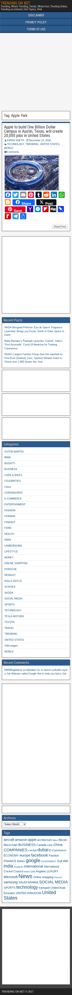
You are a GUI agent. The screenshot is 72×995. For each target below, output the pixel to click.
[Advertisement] (36, 72)
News (25, 876)
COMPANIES (15, 850)
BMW (7, 457)
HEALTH (9, 534)
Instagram (18, 867)
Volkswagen (11, 645)
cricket (32, 850)
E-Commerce (57, 850)
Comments (13, 151)
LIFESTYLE (11, 551)
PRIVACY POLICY (36, 22)
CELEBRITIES (12, 480)
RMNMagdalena (13, 669)
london (27, 871)
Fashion (54, 855)
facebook (39, 855)
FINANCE (9, 522)
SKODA (8, 592)
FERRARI (9, 516)
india (8, 865)
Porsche (58, 877)
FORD (7, 528)
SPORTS (9, 604)
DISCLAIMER (36, 15)
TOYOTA (9, 622)
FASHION (9, 510)
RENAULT (10, 575)
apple (32, 840)
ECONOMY (11, 855)
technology (27, 887)
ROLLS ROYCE (13, 581)
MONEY (9, 557)
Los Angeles (38, 871)
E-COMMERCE (13, 498)
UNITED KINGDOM (28, 893)
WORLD (8, 148)
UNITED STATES (50, 144)
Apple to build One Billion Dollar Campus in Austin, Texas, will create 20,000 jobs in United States (33, 131)
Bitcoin (63, 839)
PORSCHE (10, 569)
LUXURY (52, 871)
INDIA (7, 539)
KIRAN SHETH (15, 140)
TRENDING (32, 144)
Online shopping (43, 877)
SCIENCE (10, 586)
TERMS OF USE (36, 29)
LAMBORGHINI (13, 545)
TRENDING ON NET (15, 3)
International (33, 866)
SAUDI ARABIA (28, 882)
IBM (65, 861)
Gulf (59, 861)
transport (44, 887)
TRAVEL (9, 628)
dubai (42, 849)
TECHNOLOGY (15, 144)
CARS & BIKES (13, 475)
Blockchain (10, 844)
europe (25, 855)
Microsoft (11, 877)
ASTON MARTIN (13, 451)
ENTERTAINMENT (15, 504)
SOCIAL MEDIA (13, 598)
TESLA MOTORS (14, 616)
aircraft (9, 840)
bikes (55, 840)
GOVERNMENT (48, 861)
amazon (21, 840)
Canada (41, 844)
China (7, 486)
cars (50, 844)
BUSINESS (10, 469)
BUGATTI (9, 463)
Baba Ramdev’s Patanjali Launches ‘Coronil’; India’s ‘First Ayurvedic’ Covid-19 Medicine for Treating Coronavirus (33, 344)
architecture (44, 839)
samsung (11, 882)
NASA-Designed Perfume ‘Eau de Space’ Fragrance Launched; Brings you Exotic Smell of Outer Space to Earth (34, 331)
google (33, 860)
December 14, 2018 (40, 140)
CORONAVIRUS (13, 492)
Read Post (60, 226)
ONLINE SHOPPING (16, 563)
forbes (21, 861)
